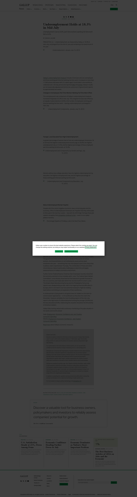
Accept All (59, 251)
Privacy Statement (90, 247)
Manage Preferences (71, 251)
